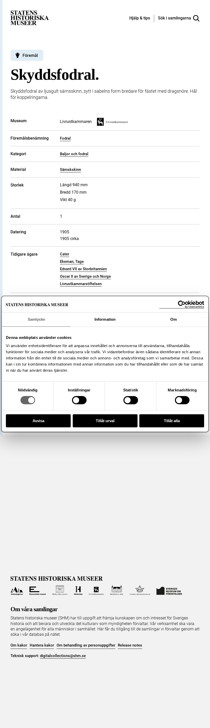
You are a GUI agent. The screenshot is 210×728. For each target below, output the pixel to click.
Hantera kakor (42, 645)
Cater (64, 254)
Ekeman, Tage (72, 261)
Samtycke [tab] (36, 319)
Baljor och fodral (74, 154)
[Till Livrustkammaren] (96, 590)
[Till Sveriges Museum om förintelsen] (169, 590)
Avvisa (38, 421)
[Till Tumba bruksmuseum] (140, 590)
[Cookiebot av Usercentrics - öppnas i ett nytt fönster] (181, 304)
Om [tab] (173, 319)
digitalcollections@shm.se (63, 655)
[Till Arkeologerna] (16, 590)
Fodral (65, 138)
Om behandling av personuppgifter (86, 645)
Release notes (130, 645)
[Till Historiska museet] (78, 590)
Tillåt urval (105, 421)
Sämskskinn (70, 169)
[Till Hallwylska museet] (59, 590)
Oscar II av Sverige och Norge (85, 276)
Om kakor (18, 645)
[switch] (79, 400)
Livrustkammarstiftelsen (81, 284)
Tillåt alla (172, 421)
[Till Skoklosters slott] (116, 590)
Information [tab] (105, 319)
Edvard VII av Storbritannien (83, 269)
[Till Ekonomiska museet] (37, 590)
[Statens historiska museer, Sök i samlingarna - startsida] (29, 18)
